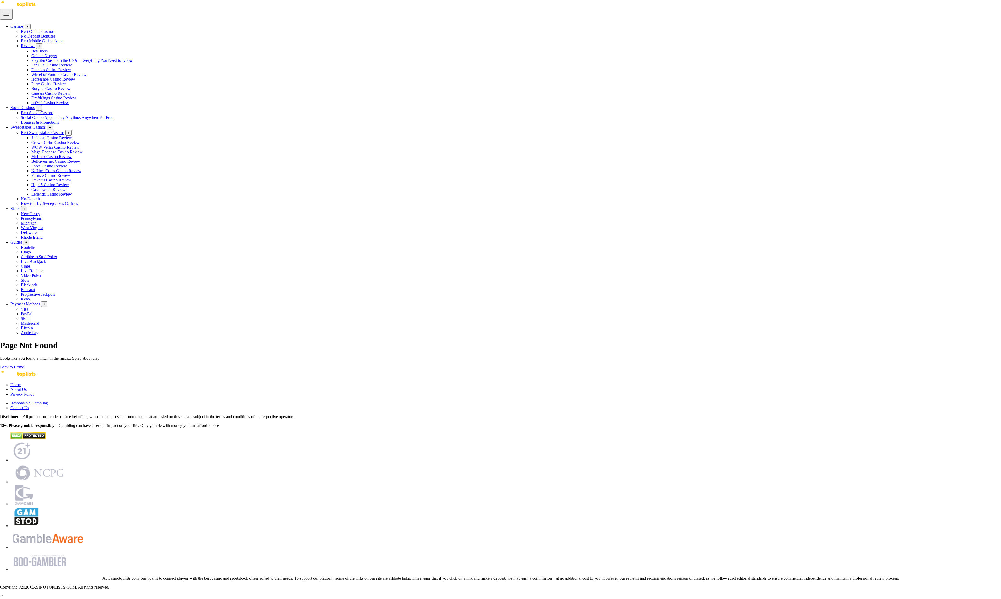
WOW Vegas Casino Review (55, 147)
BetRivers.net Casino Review (55, 161)
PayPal (26, 314)
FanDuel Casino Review (51, 65)
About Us (18, 389)
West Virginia (32, 228)
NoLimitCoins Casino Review (56, 170)
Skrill (25, 318)
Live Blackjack (33, 261)
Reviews (28, 46)
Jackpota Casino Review (51, 138)
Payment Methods (25, 304)
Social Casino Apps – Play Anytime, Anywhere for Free (67, 117)
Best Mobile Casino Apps (42, 41)
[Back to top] (2, 596)
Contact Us (19, 408)
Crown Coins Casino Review (55, 142)
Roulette (28, 247)
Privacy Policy (22, 394)
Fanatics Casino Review (51, 70)
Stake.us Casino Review (51, 180)
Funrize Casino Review (50, 175)
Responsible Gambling (29, 403)
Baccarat (28, 289)
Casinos (16, 26)
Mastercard (30, 323)
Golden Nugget (44, 55)
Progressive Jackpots (38, 294)
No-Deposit (30, 199)
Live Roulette (32, 271)
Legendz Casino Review (51, 194)
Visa (24, 309)
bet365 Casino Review (50, 102)
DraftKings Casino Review (53, 98)
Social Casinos (22, 107)
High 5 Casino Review (50, 185)
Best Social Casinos (37, 113)
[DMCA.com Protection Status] (28, 438)
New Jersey (30, 213)
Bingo (26, 252)
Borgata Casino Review (51, 88)
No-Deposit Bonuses (38, 36)
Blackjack (29, 285)
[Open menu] (6, 14)
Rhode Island (32, 237)
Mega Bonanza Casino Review (57, 152)
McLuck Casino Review (51, 156)
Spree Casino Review (49, 166)
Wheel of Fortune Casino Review (59, 74)
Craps (25, 266)
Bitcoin (27, 328)
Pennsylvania (32, 218)
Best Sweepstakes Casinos (42, 132)
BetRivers (39, 51)
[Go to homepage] (18, 6)
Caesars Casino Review (50, 93)
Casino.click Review (48, 189)
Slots (25, 280)
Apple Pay (29, 332)
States (15, 208)
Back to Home (12, 367)
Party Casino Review (48, 84)
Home (15, 385)
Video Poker (31, 275)
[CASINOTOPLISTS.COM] (18, 376)
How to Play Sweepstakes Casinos (49, 203)
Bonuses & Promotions (40, 122)
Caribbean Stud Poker (39, 257)
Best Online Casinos (37, 31)
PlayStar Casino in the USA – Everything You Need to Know (82, 60)
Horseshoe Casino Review (53, 79)
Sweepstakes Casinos (28, 127)
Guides (16, 242)
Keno (25, 299)
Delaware (29, 232)
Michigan (28, 223)
